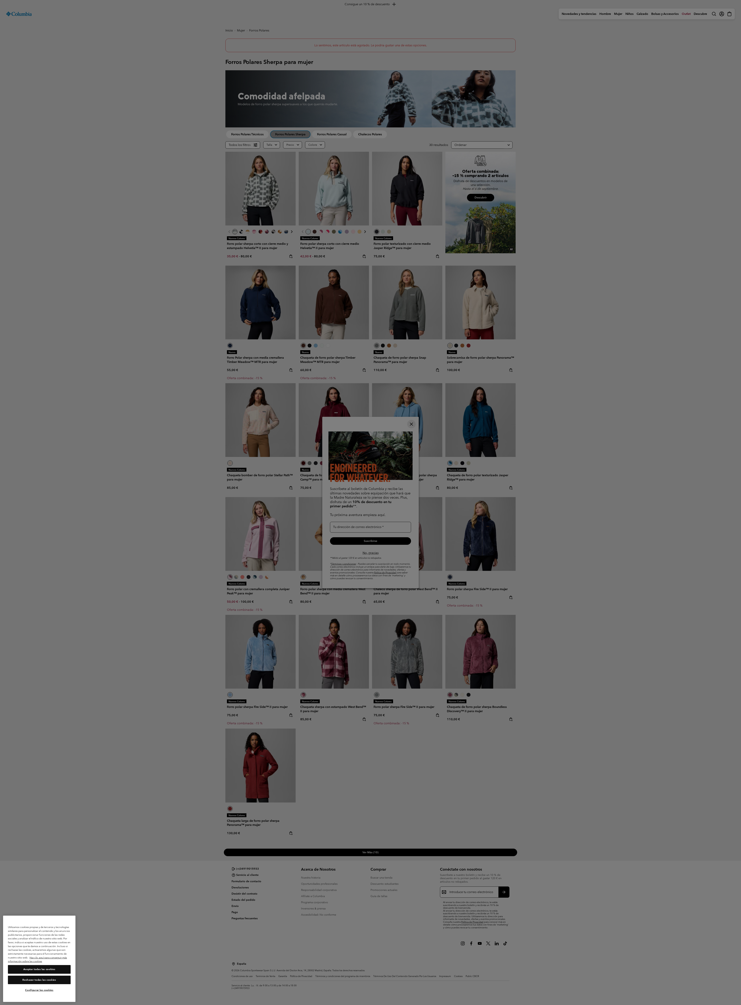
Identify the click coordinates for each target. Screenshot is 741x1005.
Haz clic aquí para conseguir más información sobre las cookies (37, 959)
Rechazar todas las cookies (39, 979)
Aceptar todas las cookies (39, 969)
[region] (39, 959)
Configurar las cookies (39, 990)
